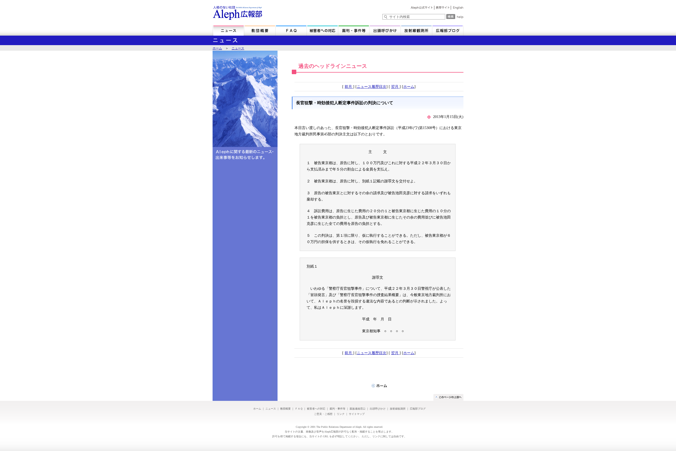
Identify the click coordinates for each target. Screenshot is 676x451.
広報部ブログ (418, 408)
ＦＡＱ (299, 408)
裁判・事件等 (337, 408)
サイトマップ (357, 413)
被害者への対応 (316, 408)
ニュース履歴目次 (371, 87)
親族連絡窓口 (357, 408)
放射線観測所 (398, 408)
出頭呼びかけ (378, 408)
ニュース (238, 48)
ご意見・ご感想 (323, 413)
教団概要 (285, 408)
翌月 (395, 87)
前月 (349, 87)
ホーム (217, 48)
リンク (341, 413)
